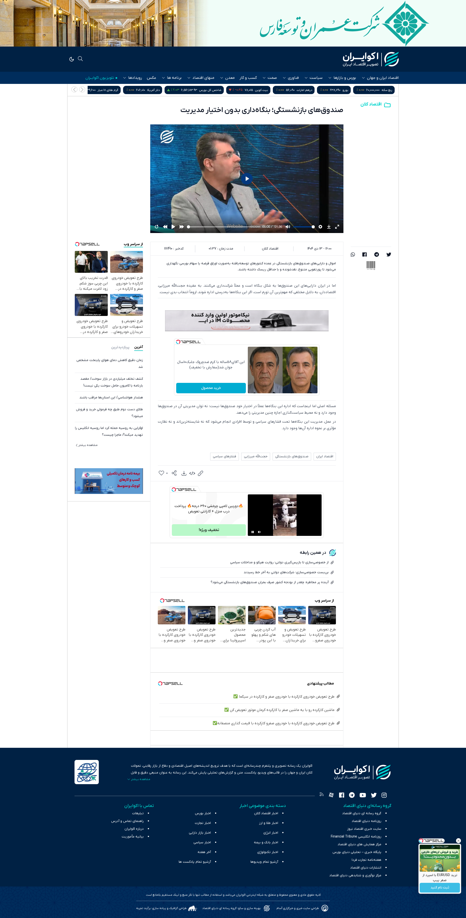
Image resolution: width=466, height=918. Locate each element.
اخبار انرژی (270, 832)
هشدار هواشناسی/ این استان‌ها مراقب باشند (111, 397)
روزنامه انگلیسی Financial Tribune (356, 836)
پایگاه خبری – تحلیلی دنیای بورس (357, 852)
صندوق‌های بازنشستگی (291, 456)
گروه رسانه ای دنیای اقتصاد (361, 813)
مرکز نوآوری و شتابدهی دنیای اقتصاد (355, 875)
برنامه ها (174, 77)
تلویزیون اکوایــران (99, 77)
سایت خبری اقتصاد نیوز (364, 829)
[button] (74, 89)
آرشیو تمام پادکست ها (195, 862)
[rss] (322, 795)
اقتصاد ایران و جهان (383, 77)
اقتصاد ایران (324, 456)
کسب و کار (248, 77)
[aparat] (331, 795)
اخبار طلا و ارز (268, 823)
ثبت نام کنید (440, 888)
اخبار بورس (203, 813)
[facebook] (364, 255)
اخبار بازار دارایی (200, 832)
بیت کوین (305, 90)
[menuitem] (184, 473)
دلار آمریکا (197, 90)
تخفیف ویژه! (209, 530)
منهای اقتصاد (203, 77)
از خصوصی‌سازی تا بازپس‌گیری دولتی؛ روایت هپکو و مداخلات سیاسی (279, 562)
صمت (272, 77)
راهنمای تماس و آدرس (127, 821)
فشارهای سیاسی (224, 456)
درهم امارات (348, 90)
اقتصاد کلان (371, 104)
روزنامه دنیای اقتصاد (366, 821)
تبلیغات (138, 813)
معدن (230, 77)
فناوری (293, 77)
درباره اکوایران (134, 829)
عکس (151, 77)
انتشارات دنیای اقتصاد (365, 867)
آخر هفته (204, 852)
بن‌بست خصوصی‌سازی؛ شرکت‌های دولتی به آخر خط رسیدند (286, 572)
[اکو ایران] (371, 59)
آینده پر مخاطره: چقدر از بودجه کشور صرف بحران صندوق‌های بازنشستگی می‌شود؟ (270, 582)
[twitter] (388, 255)
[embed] (192, 473)
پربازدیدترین (120, 347)
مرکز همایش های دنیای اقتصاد (359, 844)
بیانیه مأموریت (133, 836)
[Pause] (253, 532)
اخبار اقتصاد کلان (266, 813)
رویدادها (135, 77)
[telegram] (376, 255)
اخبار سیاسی (202, 842)
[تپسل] (178, 341)
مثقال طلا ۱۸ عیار (97, 90)
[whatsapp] (353, 255)
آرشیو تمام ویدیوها (264, 862)
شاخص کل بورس (254, 90)
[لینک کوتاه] (200, 473)
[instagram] (384, 795)
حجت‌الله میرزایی (255, 456)
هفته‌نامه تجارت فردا (366, 860)
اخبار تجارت (203, 823)
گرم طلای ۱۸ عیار (151, 90)
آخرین (138, 347)
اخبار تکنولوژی (267, 852)
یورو (389, 90)
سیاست (316, 77)
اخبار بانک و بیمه (266, 842)
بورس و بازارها (344, 77)
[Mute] (259, 532)
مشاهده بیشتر (88, 445)
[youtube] (362, 795)
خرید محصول (211, 388)
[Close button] (458, 840)
